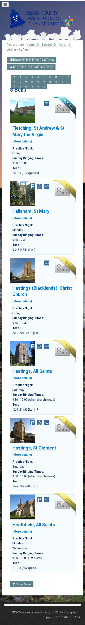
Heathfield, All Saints (33, 527)
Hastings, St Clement (34, 450)
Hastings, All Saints (32, 374)
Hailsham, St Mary (31, 214)
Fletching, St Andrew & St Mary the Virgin (38, 133)
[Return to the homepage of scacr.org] (36, 18)
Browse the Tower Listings (33, 59)
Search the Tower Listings (32, 66)
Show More (23, 584)
